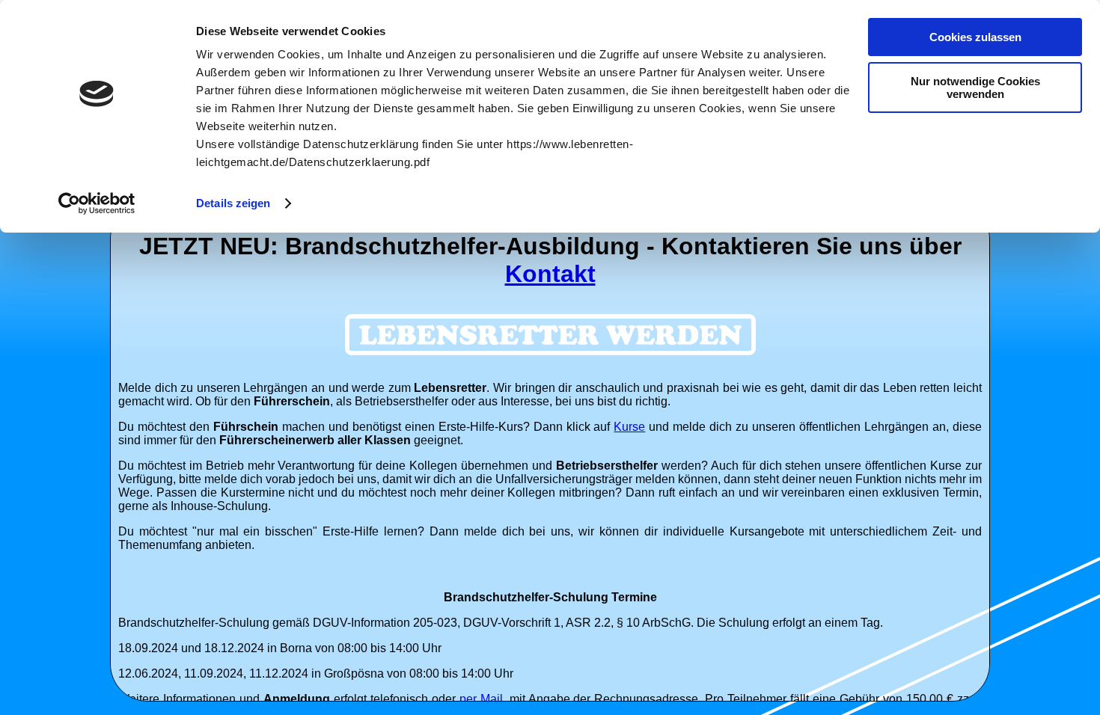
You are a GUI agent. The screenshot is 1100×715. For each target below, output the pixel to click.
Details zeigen (233, 203)
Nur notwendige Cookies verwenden (975, 87)
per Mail (481, 699)
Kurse (629, 426)
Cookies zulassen (975, 37)
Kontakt (550, 273)
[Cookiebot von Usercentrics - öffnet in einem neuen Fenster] (96, 203)
